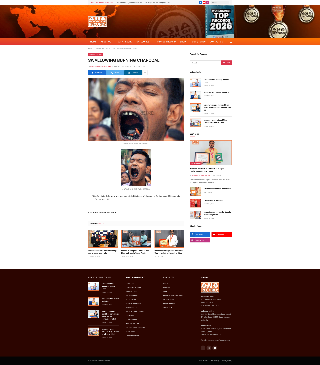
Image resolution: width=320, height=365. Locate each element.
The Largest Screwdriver (213, 200)
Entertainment (131, 291)
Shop (183, 42)
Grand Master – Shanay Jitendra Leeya (217, 81)
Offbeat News (131, 319)
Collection (130, 283)
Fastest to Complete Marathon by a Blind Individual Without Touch (135, 252)
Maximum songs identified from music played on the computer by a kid (217, 107)
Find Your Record (166, 42)
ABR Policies (203, 361)
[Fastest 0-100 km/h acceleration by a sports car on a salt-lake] (103, 238)
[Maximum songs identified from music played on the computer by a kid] (195, 107)
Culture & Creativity (133, 287)
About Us (166, 287)
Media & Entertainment (135, 311)
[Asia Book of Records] (97, 21)
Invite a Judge (168, 299)
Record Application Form (173, 295)
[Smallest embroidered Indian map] (195, 191)
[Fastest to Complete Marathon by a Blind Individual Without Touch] (136, 238)
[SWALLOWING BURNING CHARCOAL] (136, 109)
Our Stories (199, 42)
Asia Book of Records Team (100, 66)
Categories (142, 42)
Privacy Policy (227, 361)
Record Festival (169, 303)
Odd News (130, 315)
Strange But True (95, 54)
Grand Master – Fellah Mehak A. (216, 92)
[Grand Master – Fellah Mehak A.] (195, 95)
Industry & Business (133, 303)
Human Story (195, 164)
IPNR (165, 291)
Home (93, 42)
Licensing (215, 361)
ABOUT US (106, 42)
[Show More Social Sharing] (145, 72)
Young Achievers (132, 335)
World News (130, 331)
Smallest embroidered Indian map (217, 189)
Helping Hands (132, 295)
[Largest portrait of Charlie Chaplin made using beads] (195, 215)
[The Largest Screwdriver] (195, 203)
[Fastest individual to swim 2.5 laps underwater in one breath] (211, 152)
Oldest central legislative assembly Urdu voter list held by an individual (168, 252)
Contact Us (216, 42)
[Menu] (231, 42)
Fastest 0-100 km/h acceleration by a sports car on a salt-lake (103, 252)
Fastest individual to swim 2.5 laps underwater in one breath (207, 170)
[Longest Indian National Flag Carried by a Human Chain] (195, 123)
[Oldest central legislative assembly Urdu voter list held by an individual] (169, 238)
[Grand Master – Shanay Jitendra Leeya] (195, 82)
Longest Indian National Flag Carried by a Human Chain (139, 2)
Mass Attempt (131, 307)
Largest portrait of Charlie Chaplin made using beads (217, 213)
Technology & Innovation (135, 327)
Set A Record (125, 42)
